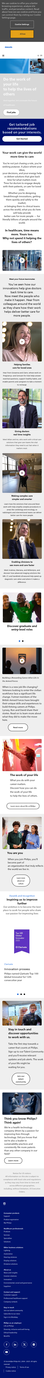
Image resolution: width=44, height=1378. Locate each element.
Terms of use (24, 1367)
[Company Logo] (9, 47)
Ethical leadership (10, 1332)
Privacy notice (11, 1367)
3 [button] (24, 994)
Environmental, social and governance (18, 1283)
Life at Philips (9, 1326)
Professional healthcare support (15, 1298)
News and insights (10, 1272)
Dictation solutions (11, 1264)
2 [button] (22, 641)
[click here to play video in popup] (22, 341)
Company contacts (10, 1301)
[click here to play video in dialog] (22, 260)
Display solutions (10, 1260)
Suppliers (7, 1286)
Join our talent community (13, 1310)
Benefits (7, 1336)
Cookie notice (11, 1371)
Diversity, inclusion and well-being (16, 1329)
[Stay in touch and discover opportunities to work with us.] (22, 1043)
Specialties (8, 1238)
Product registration (11, 1219)
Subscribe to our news (12, 1313)
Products (7, 1231)
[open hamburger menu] (3, 55)
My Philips (7, 1223)
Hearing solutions (10, 1257)
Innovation (8, 1279)
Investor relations (10, 1276)
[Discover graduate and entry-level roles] (22, 613)
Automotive (8, 1254)
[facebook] (6, 1344)
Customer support (10, 1295)
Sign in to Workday (11, 1317)
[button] (22, 24)
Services (7, 1235)
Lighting (7, 1250)
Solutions (7, 1241)
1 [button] (19, 641)
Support (7, 1216)
